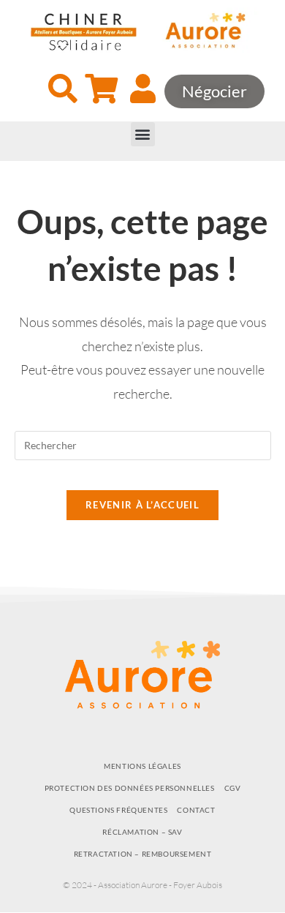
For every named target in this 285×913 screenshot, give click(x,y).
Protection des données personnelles (130, 788)
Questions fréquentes (118, 809)
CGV (232, 788)
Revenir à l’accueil (143, 505)
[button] (143, 134)
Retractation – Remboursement (143, 853)
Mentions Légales (142, 766)
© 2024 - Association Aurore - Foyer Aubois (142, 884)
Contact (196, 809)
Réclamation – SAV (142, 831)
